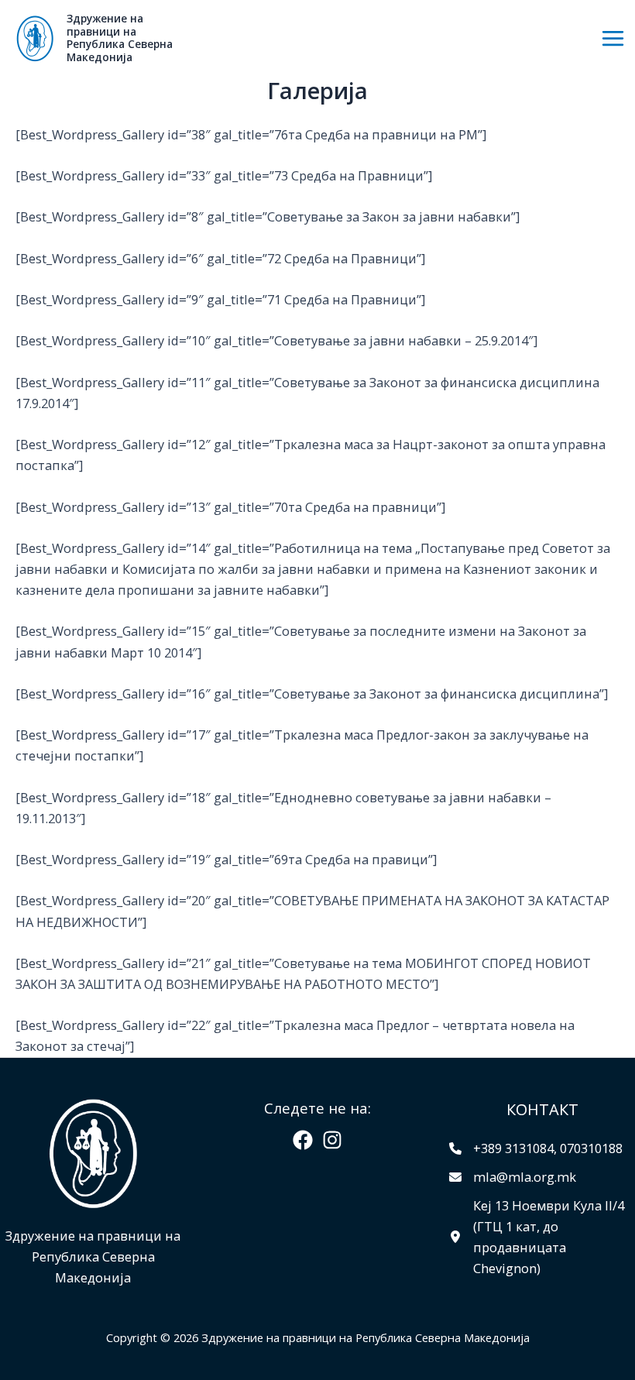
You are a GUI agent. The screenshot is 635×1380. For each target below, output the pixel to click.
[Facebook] (303, 1140)
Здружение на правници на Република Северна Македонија (120, 37)
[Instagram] (332, 1140)
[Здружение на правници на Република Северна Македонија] (34, 38)
